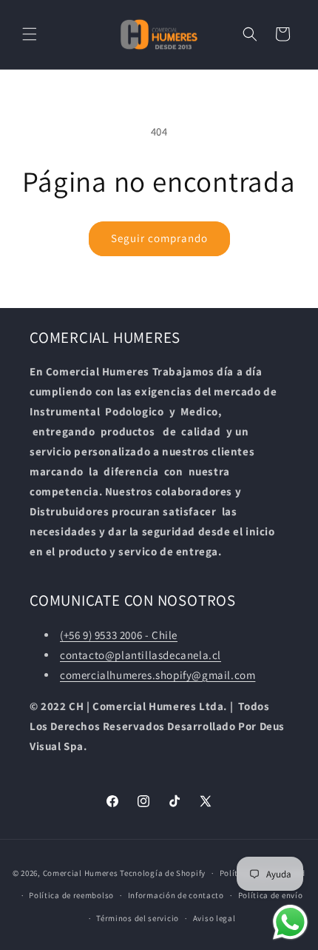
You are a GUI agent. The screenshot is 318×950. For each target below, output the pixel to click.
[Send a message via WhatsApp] (290, 922)
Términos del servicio (137, 918)
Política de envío (270, 895)
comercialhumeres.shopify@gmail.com (157, 675)
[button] (29, 34)
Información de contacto (176, 895)
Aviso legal (214, 918)
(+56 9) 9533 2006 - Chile (118, 635)
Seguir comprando (159, 238)
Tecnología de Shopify (163, 873)
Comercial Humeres (80, 873)
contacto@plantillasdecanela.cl (140, 655)
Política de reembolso (71, 895)
